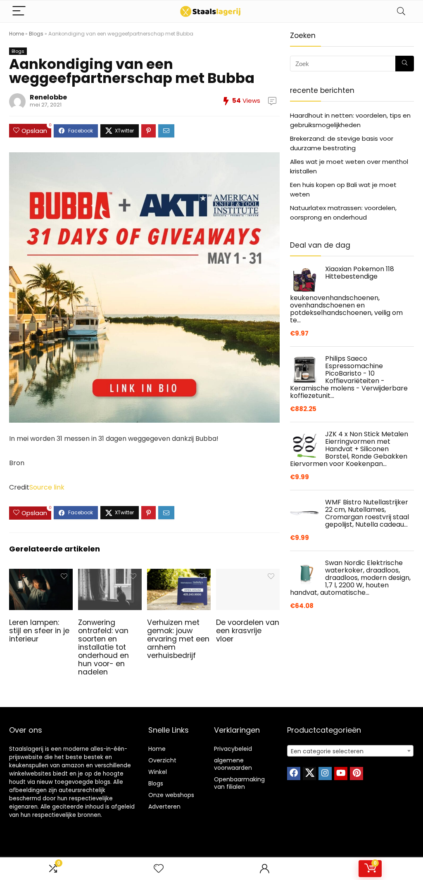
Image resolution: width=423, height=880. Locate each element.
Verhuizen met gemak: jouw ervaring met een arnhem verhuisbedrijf (178, 638)
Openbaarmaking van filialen (239, 783)
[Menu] (19, 11)
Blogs (36, 33)
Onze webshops (171, 795)
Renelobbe (48, 97)
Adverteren (164, 806)
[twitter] (309, 773)
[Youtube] (340, 773)
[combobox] (350, 751)
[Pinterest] (356, 773)
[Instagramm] (325, 773)
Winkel (157, 772)
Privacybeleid (233, 749)
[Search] (401, 11)
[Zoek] (404, 63)
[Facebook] (293, 773)
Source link (46, 487)
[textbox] (350, 751)
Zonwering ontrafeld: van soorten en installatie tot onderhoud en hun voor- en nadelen (103, 647)
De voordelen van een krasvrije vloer (247, 630)
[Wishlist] (159, 868)
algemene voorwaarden (233, 764)
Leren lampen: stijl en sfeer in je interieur (39, 630)
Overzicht (162, 760)
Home (16, 33)
